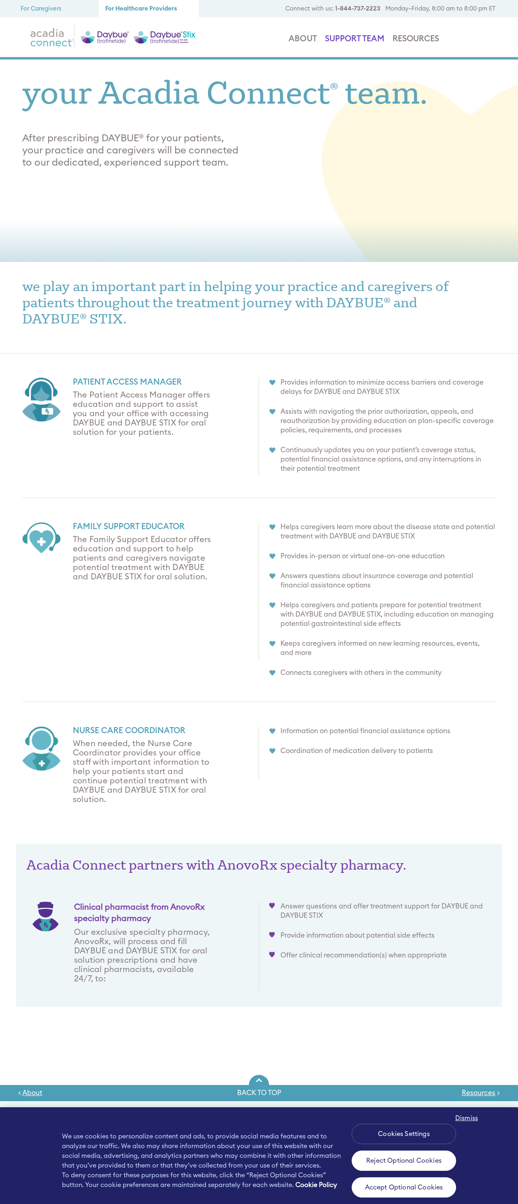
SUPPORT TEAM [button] (354, 39)
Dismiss (466, 1118)
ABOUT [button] (302, 39)
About (32, 1092)
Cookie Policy (316, 1185)
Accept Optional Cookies (404, 1187)
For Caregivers (41, 9)
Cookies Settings (404, 1134)
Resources (478, 1092)
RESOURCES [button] (416, 39)
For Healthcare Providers (141, 9)
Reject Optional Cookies (404, 1160)
